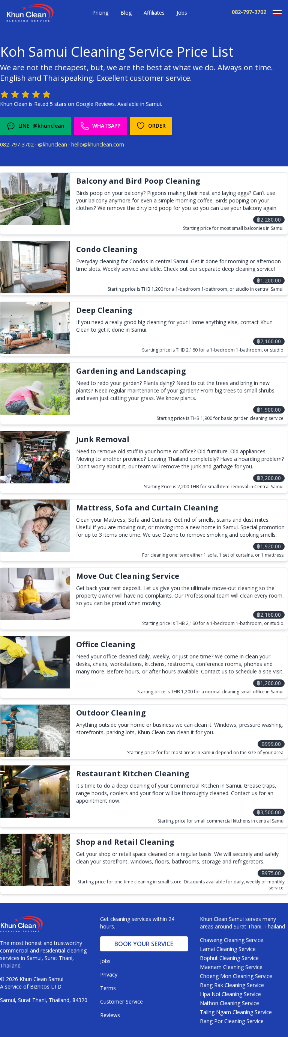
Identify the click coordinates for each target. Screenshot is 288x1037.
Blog (126, 12)
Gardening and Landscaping (131, 371)
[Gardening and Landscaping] (35, 389)
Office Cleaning (105, 644)
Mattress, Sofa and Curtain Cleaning (147, 508)
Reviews (110, 1015)
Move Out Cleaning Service (127, 576)
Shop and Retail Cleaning (125, 842)
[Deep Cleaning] (35, 328)
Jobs (182, 12)
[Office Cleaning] (35, 662)
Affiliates (154, 12)
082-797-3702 (249, 11)
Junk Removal (102, 439)
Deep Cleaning (104, 310)
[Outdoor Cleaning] (35, 731)
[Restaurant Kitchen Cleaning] (35, 791)
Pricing (100, 12)
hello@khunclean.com (97, 144)
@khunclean (52, 144)
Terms (108, 988)
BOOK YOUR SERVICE (143, 944)
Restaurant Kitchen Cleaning (132, 773)
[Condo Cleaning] (35, 267)
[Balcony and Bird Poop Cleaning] (35, 199)
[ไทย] (274, 12)
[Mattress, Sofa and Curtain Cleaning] (35, 526)
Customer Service (121, 1001)
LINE (41, 125)
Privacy (108, 974)
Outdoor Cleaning (111, 713)
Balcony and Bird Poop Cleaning (138, 181)
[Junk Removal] (35, 457)
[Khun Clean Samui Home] (30, 13)
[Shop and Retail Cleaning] (35, 860)
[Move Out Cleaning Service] (35, 594)
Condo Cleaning (107, 249)
